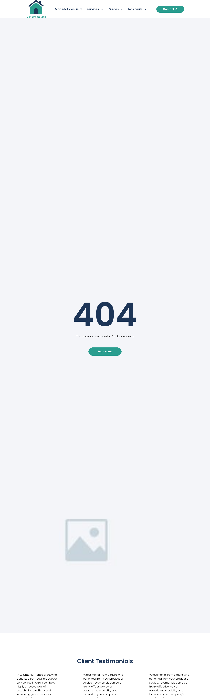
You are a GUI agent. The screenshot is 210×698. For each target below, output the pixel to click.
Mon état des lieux (68, 9)
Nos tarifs (135, 9)
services (93, 9)
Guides (113, 9)
